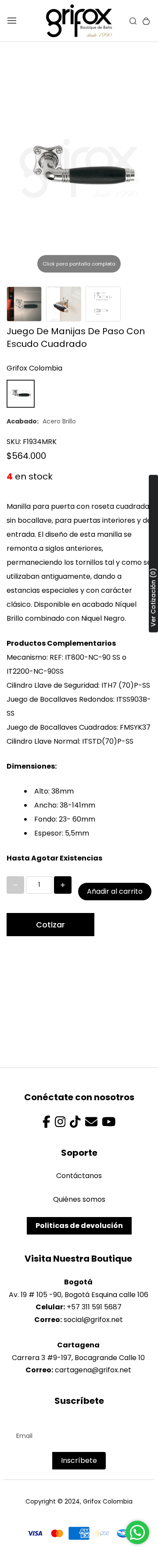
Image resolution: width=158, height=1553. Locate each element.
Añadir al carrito (115, 891)
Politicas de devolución (79, 1226)
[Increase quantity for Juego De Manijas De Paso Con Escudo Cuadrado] (63, 885)
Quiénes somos (79, 1199)
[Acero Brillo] (21, 394)
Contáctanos (79, 1176)
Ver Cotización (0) (153, 597)
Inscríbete (79, 1460)
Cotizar (50, 924)
